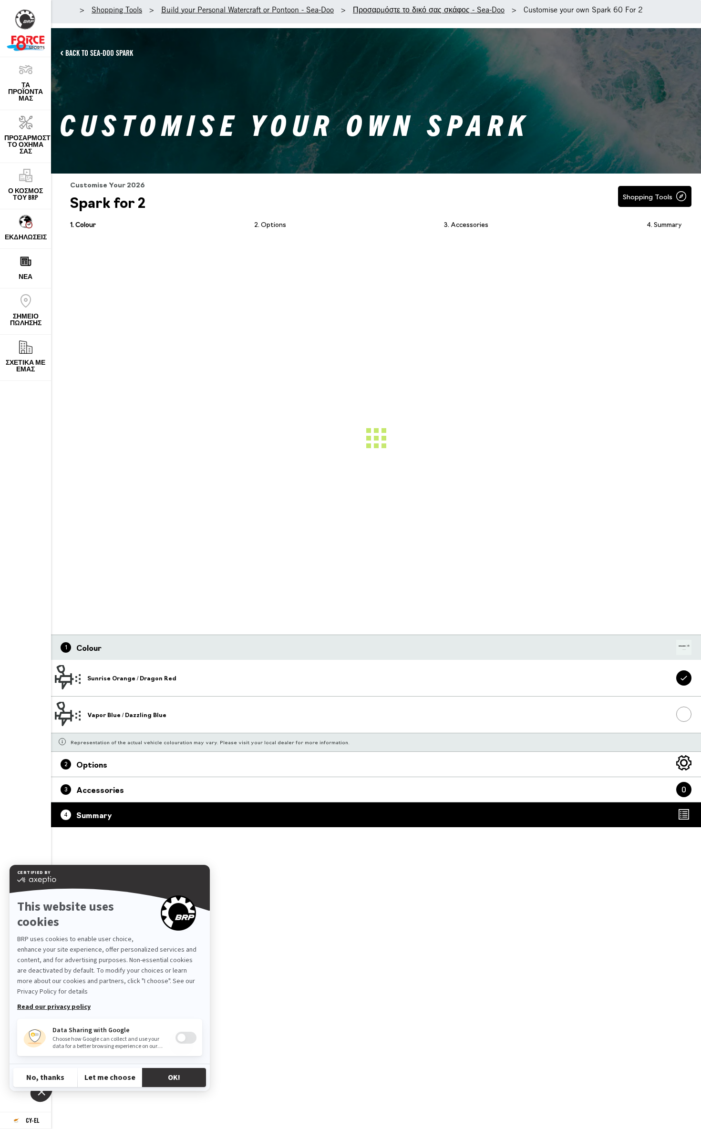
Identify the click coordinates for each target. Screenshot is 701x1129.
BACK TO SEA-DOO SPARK (99, 53)
